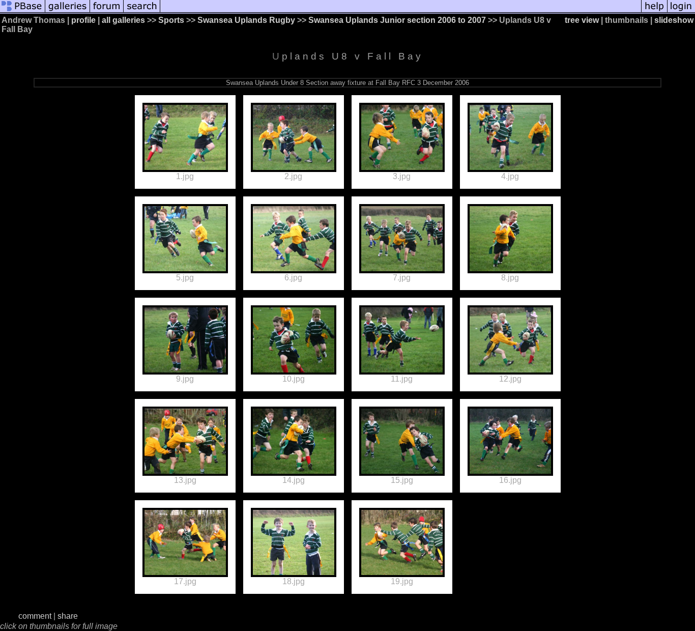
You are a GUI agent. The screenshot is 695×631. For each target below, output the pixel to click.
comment (34, 616)
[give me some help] (654, 11)
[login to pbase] (681, 11)
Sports (171, 20)
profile (83, 20)
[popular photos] (400, 11)
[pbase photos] (22, 11)
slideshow (673, 20)
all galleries (123, 20)
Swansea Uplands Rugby (246, 20)
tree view (582, 20)
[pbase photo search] (142, 11)
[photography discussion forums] (107, 11)
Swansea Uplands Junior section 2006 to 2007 (397, 20)
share (67, 616)
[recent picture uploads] (67, 11)
